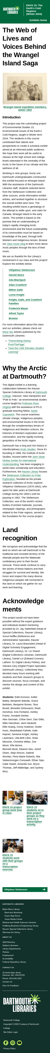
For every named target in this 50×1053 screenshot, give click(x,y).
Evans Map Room (12, 916)
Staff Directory (8, 942)
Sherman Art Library (11, 932)
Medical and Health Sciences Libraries (19, 922)
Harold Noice (16, 275)
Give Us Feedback (10, 985)
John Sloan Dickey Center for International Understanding (23, 460)
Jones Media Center (13, 919)
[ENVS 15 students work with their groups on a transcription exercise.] (12, 845)
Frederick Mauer (18, 308)
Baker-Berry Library (11, 909)
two (11, 332)
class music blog (16, 244)
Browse (13, 318)
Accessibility (7, 958)
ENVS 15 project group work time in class (12, 810)
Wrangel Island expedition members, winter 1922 (25, 108)
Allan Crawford (18, 285)
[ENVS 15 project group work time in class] (12, 797)
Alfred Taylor (16, 313)
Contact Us (7, 982)
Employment (7, 955)
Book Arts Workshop (13, 912)
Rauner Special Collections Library (17, 929)
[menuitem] (5, 1043)
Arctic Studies (28, 449)
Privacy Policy (9, 1048)
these (5, 332)
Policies (5, 952)
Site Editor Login (10, 1032)
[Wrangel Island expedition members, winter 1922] (25, 88)
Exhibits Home (38, 20)
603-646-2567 (15, 978)
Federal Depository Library (14, 962)
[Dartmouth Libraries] (22, 1003)
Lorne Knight (16, 294)
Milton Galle (16, 289)
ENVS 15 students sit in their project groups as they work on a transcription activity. (35, 816)
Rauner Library (30, 471)
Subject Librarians (10, 945)
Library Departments (11, 949)
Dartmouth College (11, 1020)
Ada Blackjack (17, 280)
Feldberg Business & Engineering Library (20, 926)
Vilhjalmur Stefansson (22, 270)
